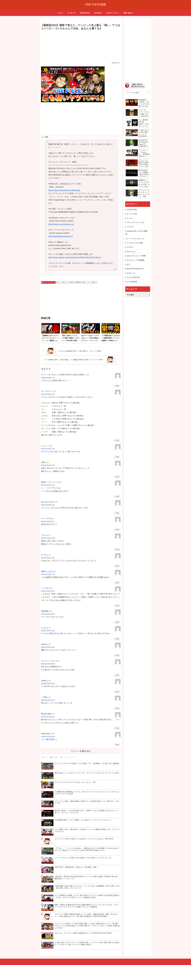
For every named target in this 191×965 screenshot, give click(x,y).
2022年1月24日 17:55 (48, 505)
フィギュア (88, 282)
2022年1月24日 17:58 (48, 538)
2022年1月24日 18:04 (48, 630)
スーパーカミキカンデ (49, 282)
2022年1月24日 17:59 (48, 574)
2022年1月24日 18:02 (48, 591)
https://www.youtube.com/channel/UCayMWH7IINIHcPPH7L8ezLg (74, 257)
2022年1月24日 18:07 (48, 716)
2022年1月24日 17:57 (48, 521)
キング (67, 282)
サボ (95, 282)
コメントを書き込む (81, 751)
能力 (73, 282)
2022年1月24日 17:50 (48, 448)
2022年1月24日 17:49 (48, 394)
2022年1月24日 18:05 (48, 647)
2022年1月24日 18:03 (48, 614)
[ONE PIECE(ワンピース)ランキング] (135, 85)
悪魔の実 (79, 282)
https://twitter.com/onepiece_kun (61, 224)
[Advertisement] (81, 45)
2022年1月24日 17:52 (48, 465)
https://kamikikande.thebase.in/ (60, 236)
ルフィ (60, 282)
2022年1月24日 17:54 (48, 485)
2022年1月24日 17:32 (48, 377)
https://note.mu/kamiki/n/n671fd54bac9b (64, 190)
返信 (117, 386)
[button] (148, 92)
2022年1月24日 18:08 (48, 736)
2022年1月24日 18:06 (48, 683)
